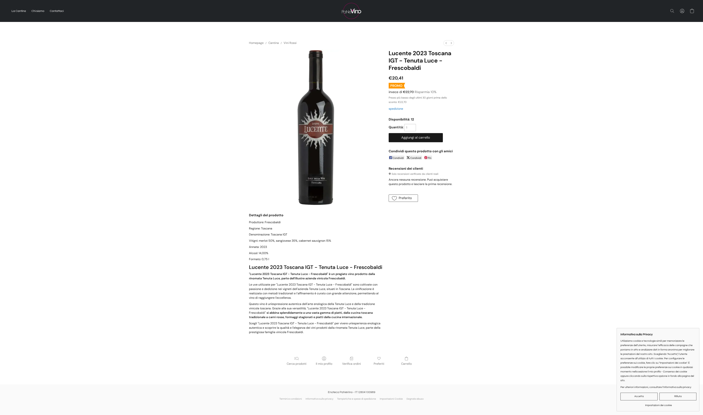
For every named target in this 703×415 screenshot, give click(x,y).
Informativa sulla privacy (319, 399)
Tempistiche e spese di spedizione (356, 399)
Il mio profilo (324, 364)
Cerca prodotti (296, 364)
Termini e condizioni (290, 399)
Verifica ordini (351, 364)
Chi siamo (37, 11)
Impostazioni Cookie (391, 399)
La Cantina (19, 11)
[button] (351, 11)
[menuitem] (446, 43)
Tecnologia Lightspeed (351, 405)
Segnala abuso (415, 399)
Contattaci (57, 11)
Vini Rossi (290, 43)
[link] (658, 404)
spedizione (396, 109)
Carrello (406, 364)
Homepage (256, 43)
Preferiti (379, 364)
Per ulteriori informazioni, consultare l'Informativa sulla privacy (655, 387)
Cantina (273, 43)
